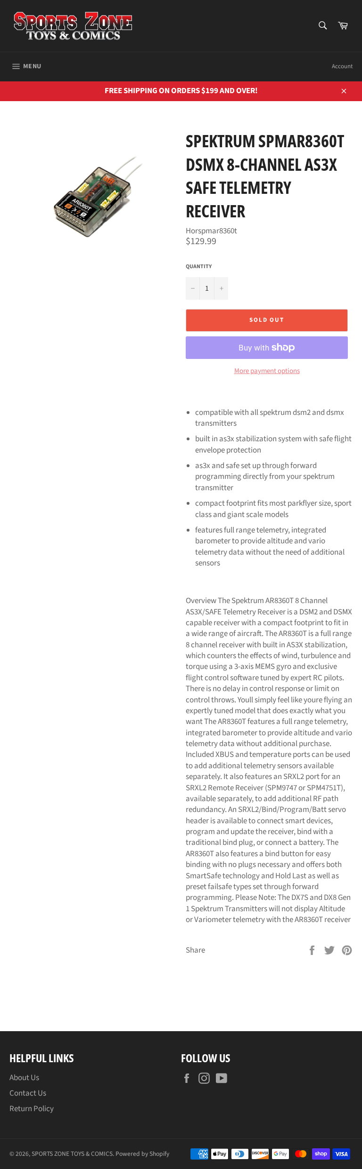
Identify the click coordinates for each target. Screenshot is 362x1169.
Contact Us (27, 1093)
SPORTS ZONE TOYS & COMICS (72, 1153)
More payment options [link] (267, 371)
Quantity (199, 266)
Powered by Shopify (142, 1153)
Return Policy (31, 1108)
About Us (24, 1077)
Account (342, 66)
